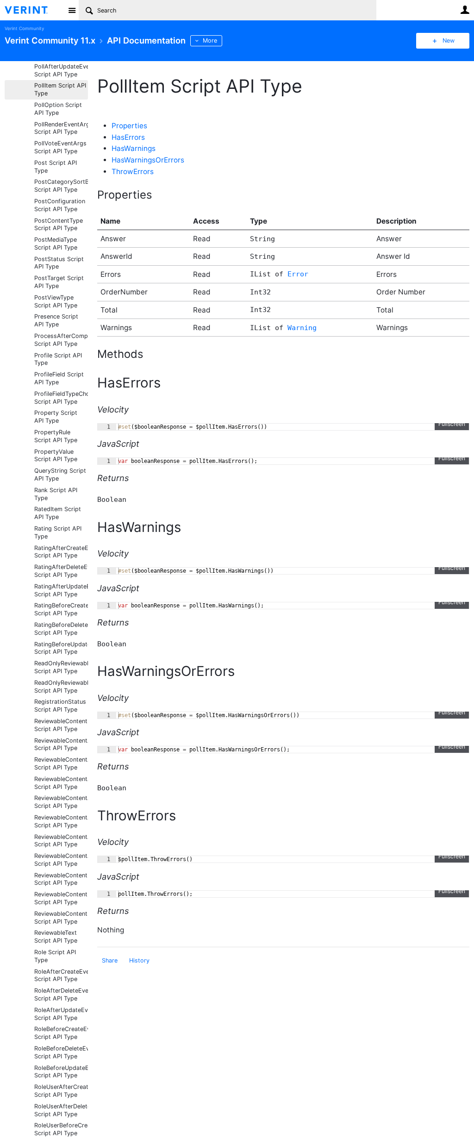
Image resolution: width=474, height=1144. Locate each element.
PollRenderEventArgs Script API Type (61, 128)
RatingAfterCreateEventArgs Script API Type (61, 551)
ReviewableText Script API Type (55, 936)
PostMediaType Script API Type (55, 243)
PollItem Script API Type (60, 89)
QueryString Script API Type (60, 474)
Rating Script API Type (57, 532)
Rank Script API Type (55, 494)
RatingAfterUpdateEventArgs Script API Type (61, 590)
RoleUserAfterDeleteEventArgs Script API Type (61, 1110)
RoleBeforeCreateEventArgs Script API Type (61, 1032)
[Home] (33, 10)
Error (297, 274)
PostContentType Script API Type (58, 224)
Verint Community (24, 28)
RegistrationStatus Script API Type (60, 705)
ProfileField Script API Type (59, 378)
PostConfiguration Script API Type (59, 205)
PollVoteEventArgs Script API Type (60, 147)
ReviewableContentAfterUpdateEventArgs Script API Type (61, 859)
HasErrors (128, 137)
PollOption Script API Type (58, 108)
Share (110, 960)
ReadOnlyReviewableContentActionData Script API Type (61, 667)
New (449, 40)
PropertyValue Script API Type (55, 455)
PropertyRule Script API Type (55, 436)
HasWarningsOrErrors (148, 160)
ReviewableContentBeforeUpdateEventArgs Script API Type (61, 898)
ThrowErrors (133, 171)
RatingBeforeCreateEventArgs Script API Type (61, 609)
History (139, 960)
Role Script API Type (55, 956)
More (210, 40)
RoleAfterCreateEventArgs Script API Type (61, 975)
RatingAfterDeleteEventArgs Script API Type (61, 570)
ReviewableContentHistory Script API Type (61, 917)
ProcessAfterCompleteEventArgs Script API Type (61, 339)
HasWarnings (134, 148)
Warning (302, 328)
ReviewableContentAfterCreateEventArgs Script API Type (61, 782)
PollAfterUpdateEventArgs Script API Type (61, 70)
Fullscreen (451, 423)
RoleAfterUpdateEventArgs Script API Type (61, 1013)
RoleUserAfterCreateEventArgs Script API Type (61, 1090)
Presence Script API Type (56, 320)
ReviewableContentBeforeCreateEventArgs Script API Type (61, 879)
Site (72, 10)
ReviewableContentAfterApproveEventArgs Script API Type (61, 763)
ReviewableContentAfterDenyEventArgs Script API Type (61, 821)
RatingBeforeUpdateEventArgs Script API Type (61, 648)
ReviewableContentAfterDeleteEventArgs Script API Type (61, 801)
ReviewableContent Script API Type (60, 725)
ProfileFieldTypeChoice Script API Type (61, 397)
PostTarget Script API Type (59, 282)
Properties (129, 125)
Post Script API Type (55, 166)
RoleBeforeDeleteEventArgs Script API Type (61, 1052)
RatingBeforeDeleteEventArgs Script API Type (61, 628)
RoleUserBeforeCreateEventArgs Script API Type (61, 1129)
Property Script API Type (55, 416)
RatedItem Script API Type (57, 513)
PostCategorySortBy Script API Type (61, 185)
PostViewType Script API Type (55, 301)
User (464, 9)
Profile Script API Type (58, 359)
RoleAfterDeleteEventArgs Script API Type (61, 994)
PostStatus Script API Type (59, 263)
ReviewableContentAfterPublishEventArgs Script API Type (61, 840)
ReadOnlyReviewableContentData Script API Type (61, 686)
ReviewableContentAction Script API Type (61, 744)
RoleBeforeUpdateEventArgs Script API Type (61, 1071)
